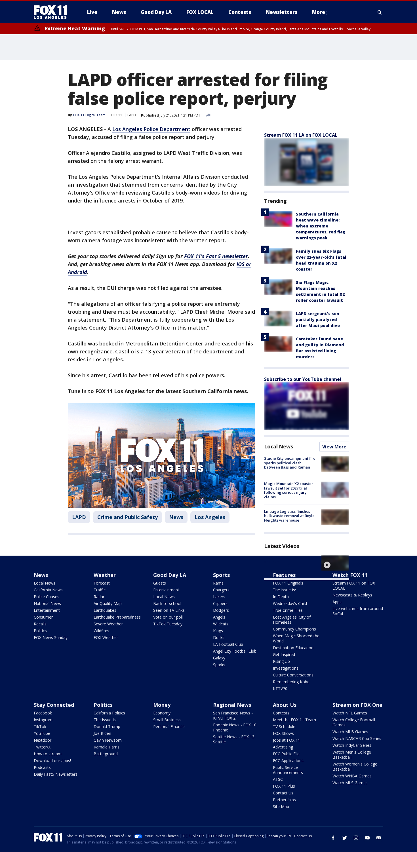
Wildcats (220, 624)
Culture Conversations (293, 675)
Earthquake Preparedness (117, 617)
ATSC (278, 779)
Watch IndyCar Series (351, 745)
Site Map (281, 806)
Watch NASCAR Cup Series (356, 738)
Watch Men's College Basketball (351, 754)
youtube (367, 837)
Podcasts (42, 767)
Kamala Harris (106, 747)
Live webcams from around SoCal (357, 611)
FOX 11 (116, 115)
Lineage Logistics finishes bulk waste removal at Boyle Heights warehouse (289, 516)
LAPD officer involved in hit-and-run (289, 559)
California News (48, 589)
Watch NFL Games (349, 713)
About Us (284, 704)
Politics (40, 630)
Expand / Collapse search (379, 12)
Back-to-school (167, 603)
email (378, 837)
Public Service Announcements (288, 770)
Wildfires (101, 630)
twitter (344, 837)
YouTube (42, 733)
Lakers (219, 596)
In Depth (281, 596)
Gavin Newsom (108, 740)
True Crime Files (288, 610)
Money (161, 704)
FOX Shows (283, 733)
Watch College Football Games (353, 722)
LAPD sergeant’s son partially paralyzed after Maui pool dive (318, 319)
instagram (356, 837)
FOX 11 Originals (288, 583)
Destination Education (293, 647)
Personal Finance (169, 726)
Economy (161, 713)
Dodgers (221, 610)
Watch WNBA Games (352, 776)
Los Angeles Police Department (151, 129)
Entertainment (47, 610)
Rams (218, 583)
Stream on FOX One (357, 704)
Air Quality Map (108, 603)
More (318, 12)
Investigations (285, 668)
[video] (335, 563)
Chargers (221, 589)
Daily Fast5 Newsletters (55, 774)
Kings (218, 630)
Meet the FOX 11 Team (294, 719)
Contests (281, 713)
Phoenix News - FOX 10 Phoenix (234, 727)
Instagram (43, 719)
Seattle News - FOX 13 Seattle (233, 739)
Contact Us (283, 793)
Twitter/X (42, 747)
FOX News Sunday (51, 637)
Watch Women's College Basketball (354, 766)
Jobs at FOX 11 (286, 740)
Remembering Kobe (291, 681)
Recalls (40, 624)
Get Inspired (284, 654)
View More (334, 447)
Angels (219, 617)
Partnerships (284, 799)
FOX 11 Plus (284, 786)
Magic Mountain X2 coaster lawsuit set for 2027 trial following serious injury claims (288, 490)
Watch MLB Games (350, 731)
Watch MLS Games (350, 782)
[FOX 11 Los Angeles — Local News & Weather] (52, 12)
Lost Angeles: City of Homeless (292, 619)
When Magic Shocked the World (296, 638)
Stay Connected (54, 704)
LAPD (131, 115)
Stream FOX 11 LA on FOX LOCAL (301, 135)
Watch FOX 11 (349, 574)
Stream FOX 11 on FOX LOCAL (353, 585)
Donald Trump (107, 726)
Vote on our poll (168, 617)
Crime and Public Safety (127, 517)
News (176, 517)
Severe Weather (108, 624)
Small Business (167, 719)
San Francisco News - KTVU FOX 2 (233, 715)
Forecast (102, 583)
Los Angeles (210, 517)
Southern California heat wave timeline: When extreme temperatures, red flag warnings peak (320, 226)
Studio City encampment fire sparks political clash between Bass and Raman (289, 463)
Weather (105, 574)
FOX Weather (106, 637)
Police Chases (46, 596)
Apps (337, 601)
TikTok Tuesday (167, 624)
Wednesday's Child (290, 603)
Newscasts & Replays (352, 595)
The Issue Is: (284, 589)
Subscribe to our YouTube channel (302, 379)
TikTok (40, 726)
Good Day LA (169, 574)
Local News (278, 446)
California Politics (109, 713)
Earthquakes (105, 610)
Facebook (43, 713)
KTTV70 (280, 688)
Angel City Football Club (234, 651)
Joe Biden (102, 733)
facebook (333, 837)
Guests (159, 583)
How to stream (48, 753)
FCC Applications (288, 760)
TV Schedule (284, 726)
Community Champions (294, 629)
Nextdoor (42, 740)
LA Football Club (228, 644)
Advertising (283, 747)
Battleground (106, 753)
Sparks (219, 664)
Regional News (232, 704)
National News (47, 603)
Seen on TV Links (169, 610)
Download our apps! (52, 760)
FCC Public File (286, 753)
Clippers (220, 603)
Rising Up (281, 661)
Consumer (43, 617)
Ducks (218, 637)
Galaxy (219, 658)
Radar (99, 596)
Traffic (100, 589)
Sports (221, 574)
